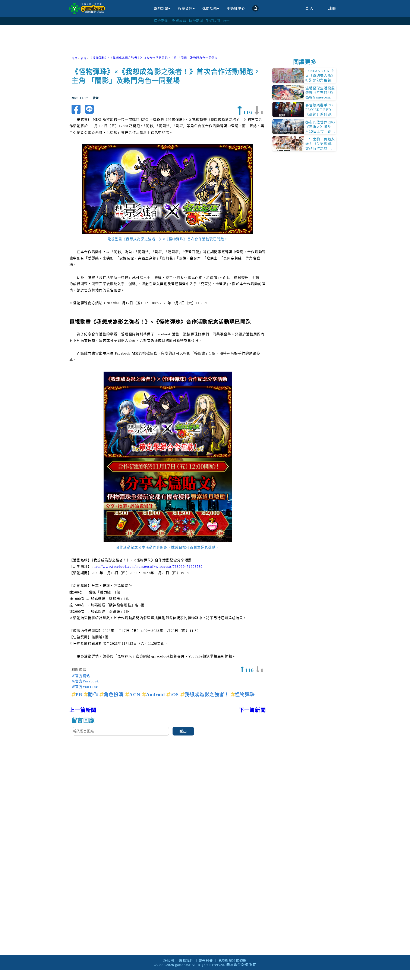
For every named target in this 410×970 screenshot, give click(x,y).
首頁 (75, 58)
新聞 (84, 58)
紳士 (226, 21)
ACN (135, 694)
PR (80, 694)
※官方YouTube (85, 687)
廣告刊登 (205, 961)
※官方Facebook (85, 681)
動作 (94, 694)
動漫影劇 (196, 21)
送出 (183, 731)
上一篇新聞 (83, 710)
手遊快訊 (213, 21)
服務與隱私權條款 (232, 961)
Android (156, 694)
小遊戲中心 (236, 8)
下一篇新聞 (252, 710)
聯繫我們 (186, 961)
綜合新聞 (161, 21)
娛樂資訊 (185, 8)
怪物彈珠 (245, 694)
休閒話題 (209, 8)
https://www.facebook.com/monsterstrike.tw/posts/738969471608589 (147, 566)
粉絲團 (168, 961)
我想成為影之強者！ (207, 694)
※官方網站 (81, 676)
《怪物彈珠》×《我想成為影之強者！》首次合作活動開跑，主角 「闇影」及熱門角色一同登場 (154, 57)
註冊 (332, 8)
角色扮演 (114, 694)
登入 (309, 8)
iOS (175, 694)
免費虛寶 (179, 21)
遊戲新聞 (161, 8)
